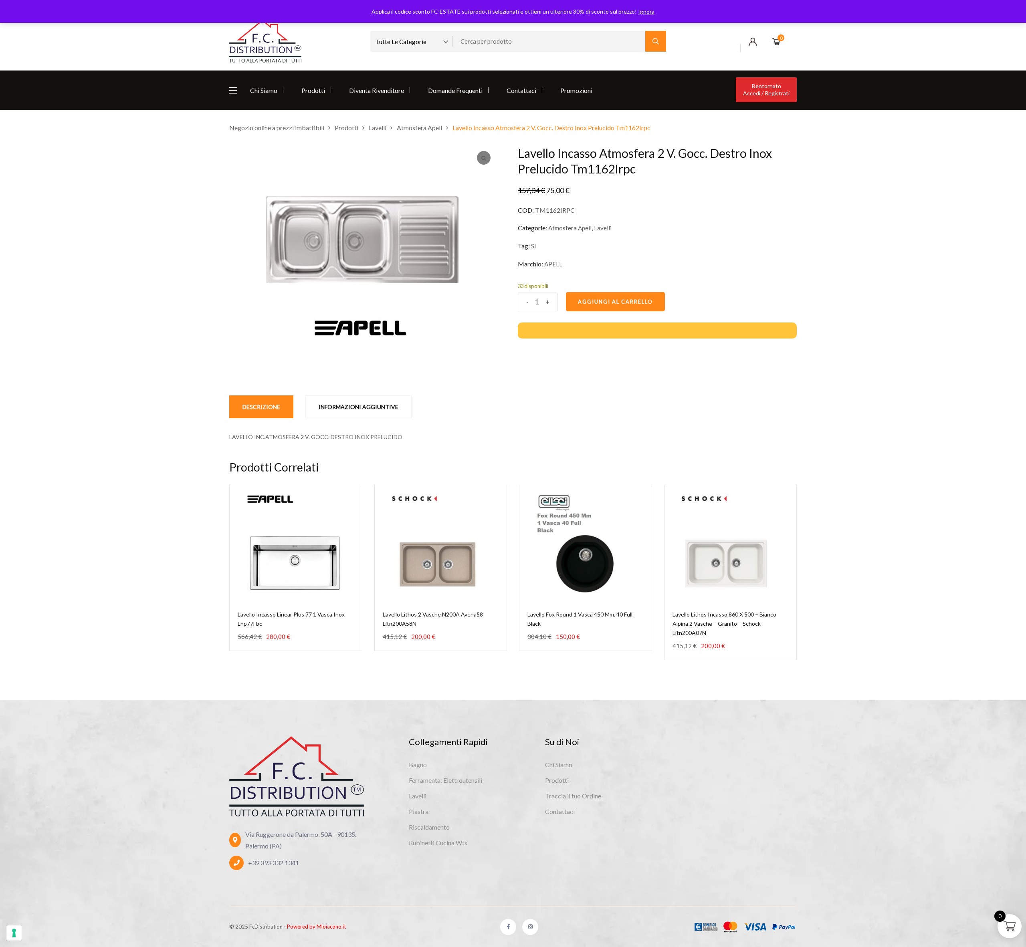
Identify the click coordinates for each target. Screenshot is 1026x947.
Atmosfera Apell (570, 228)
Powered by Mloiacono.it (316, 926)
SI (533, 246)
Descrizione (261, 406)
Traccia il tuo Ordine (573, 796)
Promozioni (576, 90)
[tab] (261, 406)
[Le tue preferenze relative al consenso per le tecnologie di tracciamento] (14, 933)
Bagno (418, 764)
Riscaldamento (429, 827)
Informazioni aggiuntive (358, 406)
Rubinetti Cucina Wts (438, 842)
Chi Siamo (263, 90)
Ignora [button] (646, 11)
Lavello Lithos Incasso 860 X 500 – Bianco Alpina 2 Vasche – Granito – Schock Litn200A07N (724, 623)
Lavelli (603, 228)
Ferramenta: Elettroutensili (445, 780)
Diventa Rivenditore (376, 90)
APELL (553, 264)
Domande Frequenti (455, 90)
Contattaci (521, 90)
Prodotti (313, 90)
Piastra (418, 811)
